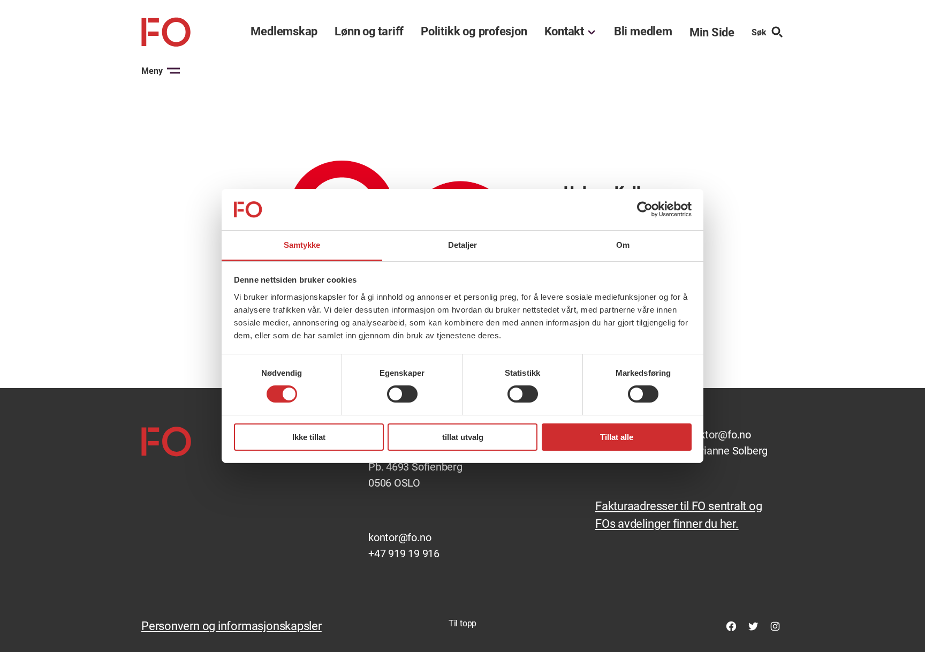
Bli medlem (643, 31)
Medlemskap (284, 31)
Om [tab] (623, 244)
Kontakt (564, 31)
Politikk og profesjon (474, 31)
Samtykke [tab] (302, 244)
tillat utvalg (462, 437)
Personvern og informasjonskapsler (231, 626)
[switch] (402, 394)
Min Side (711, 32)
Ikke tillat (308, 437)
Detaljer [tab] (462, 244)
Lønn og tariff (369, 31)
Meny (152, 71)
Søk (759, 32)
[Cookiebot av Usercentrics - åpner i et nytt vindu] (645, 209)
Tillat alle (616, 437)
